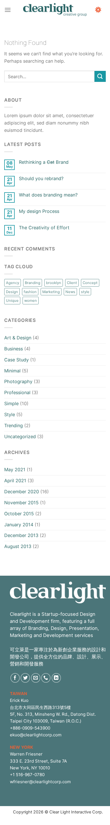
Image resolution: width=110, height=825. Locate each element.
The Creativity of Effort (44, 227)
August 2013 (17, 546)
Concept (90, 282)
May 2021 (14, 469)
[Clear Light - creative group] (55, 9)
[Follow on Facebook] (15, 677)
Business (13, 349)
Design (12, 291)
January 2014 (18, 524)
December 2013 (21, 535)
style (85, 291)
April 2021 (15, 480)
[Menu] (7, 10)
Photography (18, 381)
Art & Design (17, 338)
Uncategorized (20, 436)
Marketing (51, 291)
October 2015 (19, 513)
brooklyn (53, 282)
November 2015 (21, 502)
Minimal (12, 371)
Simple (11, 403)
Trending (13, 425)
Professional (17, 392)
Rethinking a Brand (44, 162)
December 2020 (21, 491)
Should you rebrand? (41, 178)
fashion (30, 291)
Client (72, 282)
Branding (32, 282)
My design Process (39, 211)
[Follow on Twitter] (25, 677)
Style (9, 414)
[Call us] (45, 677)
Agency (12, 282)
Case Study (16, 360)
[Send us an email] (35, 677)
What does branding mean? (48, 195)
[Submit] (100, 76)
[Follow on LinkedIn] (56, 677)
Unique (12, 300)
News (70, 291)
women (30, 300)
